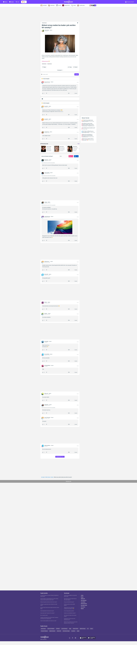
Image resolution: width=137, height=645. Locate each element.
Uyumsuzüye (47, 30)
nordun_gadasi (46, 172)
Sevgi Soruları (50, 63)
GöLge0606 (46, 341)
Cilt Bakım (58, 628)
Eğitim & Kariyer (82, 628)
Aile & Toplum (43, 628)
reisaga (45, 202)
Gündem (74, 5)
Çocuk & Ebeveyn (64, 628)
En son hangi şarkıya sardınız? (69, 610)
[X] (69, 638)
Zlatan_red (46, 393)
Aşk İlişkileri (45, 5)
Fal (87, 628)
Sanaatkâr (46, 106)
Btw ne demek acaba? (44, 615)
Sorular (52, 477)
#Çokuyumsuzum (45, 61)
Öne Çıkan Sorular (84, 605)
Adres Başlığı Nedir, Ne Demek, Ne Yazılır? (47, 610)
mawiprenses (46, 131)
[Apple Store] (83, 638)
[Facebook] (72, 638)
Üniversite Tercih (67, 5)
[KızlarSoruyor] (44, 637)
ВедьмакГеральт (47, 81)
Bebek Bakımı (52, 5)
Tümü (78, 143)
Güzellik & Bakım (82, 5)
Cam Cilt (59, 5)
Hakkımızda (83, 598)
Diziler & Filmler (75, 628)
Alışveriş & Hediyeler (51, 628)
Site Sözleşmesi (83, 600)
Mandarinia (46, 159)
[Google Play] (91, 638)
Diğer (70, 628)
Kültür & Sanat (47, 477)
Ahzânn (45, 302)
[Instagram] (75, 638)
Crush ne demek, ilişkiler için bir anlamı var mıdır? (48, 620)
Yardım (82, 595)
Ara (18, 1)
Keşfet (12, 1)
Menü (6, 1)
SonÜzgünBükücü (47, 365)
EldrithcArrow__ (47, 261)
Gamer (91, 628)
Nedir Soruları (44, 63)
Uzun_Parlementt (47, 417)
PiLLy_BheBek (46, 354)
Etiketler (82, 608)
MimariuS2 (46, 274)
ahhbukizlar (46, 404)
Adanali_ (45, 313)
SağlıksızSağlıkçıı (47, 445)
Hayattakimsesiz (47, 216)
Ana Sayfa (43, 477)
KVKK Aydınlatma (84, 603)
